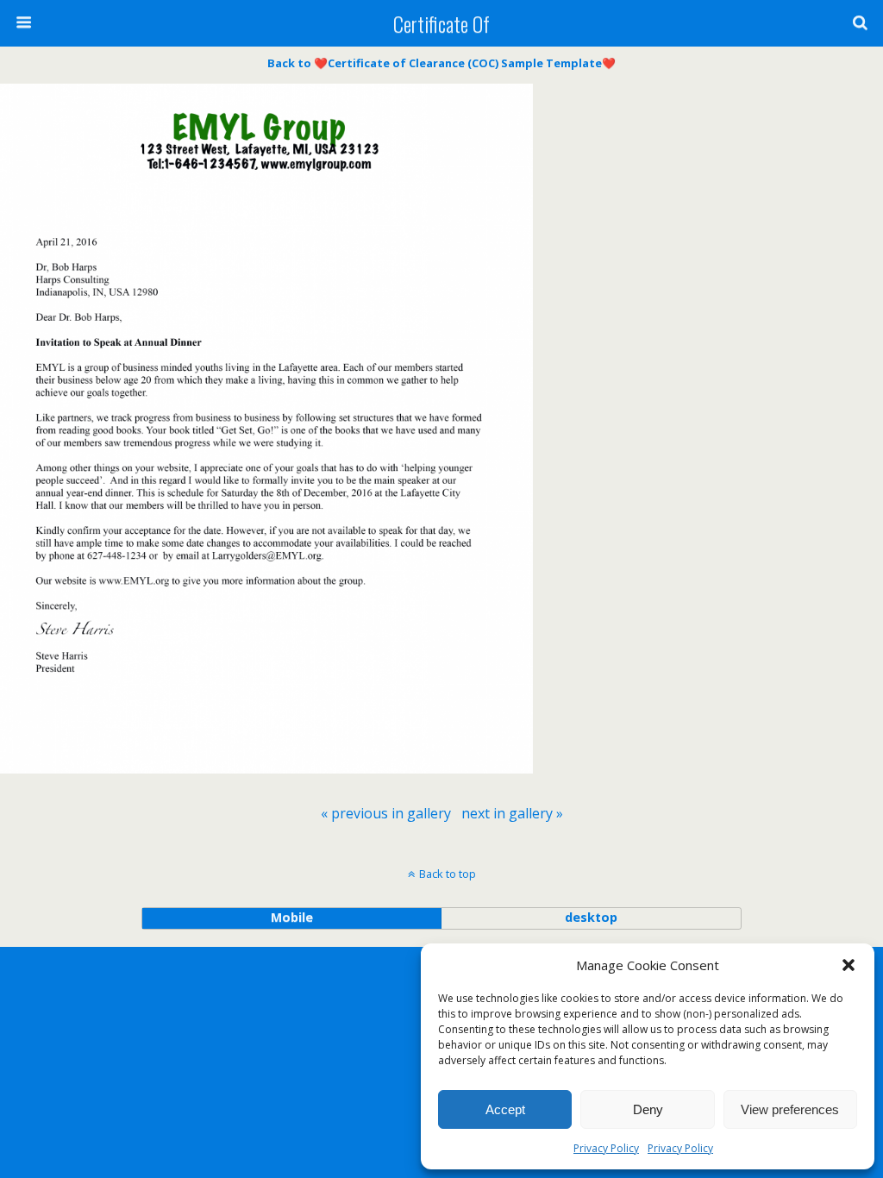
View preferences (790, 1109)
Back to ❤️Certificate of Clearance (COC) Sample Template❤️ (441, 63)
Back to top (447, 873)
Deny (648, 1109)
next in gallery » (512, 813)
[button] (848, 965)
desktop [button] (591, 917)
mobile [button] (292, 917)
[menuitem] (386, 813)
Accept (505, 1109)
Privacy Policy (606, 1148)
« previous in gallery (386, 813)
